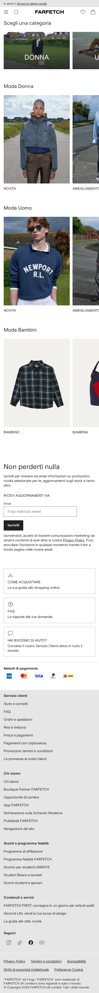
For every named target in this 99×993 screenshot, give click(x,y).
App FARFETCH (16, 805)
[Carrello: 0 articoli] (93, 12)
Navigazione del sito (19, 828)
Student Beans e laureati (23, 875)
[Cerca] (16, 12)
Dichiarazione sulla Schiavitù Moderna (33, 813)
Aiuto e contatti (16, 703)
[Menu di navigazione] (6, 12)
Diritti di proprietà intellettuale (26, 969)
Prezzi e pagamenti (18, 735)
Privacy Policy (73, 540)
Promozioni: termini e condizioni (28, 751)
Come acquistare (24, 582)
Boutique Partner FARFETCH (26, 789)
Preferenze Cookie (68, 969)
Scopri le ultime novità (32, 3)
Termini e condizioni (46, 961)
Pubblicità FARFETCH (21, 820)
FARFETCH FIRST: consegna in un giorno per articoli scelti (49, 905)
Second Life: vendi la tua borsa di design (35, 913)
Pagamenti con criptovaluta (25, 743)
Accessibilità (76, 961)
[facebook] (31, 942)
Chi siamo (11, 781)
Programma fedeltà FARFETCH (28, 859)
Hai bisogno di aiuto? (27, 640)
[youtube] (42, 942)
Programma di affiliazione (23, 851)
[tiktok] (20, 942)
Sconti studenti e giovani (23, 882)
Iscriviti (13, 525)
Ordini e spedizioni (18, 719)
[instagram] (9, 942)
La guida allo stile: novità (22, 921)
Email (7, 503)
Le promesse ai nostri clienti (25, 758)
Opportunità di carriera (21, 797)
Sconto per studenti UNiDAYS (27, 867)
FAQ (11, 611)
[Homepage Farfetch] (49, 12)
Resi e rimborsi (15, 727)
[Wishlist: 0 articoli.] (83, 12)
